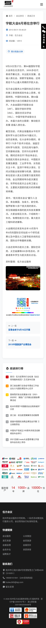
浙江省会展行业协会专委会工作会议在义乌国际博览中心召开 (24, 387)
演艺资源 (7, 540)
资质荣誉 (27, 549)
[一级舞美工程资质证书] (15, 616)
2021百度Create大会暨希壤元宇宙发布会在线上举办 (24, 440)
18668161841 (12, 577)
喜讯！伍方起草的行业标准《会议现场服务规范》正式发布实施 (24, 378)
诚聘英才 (7, 553)
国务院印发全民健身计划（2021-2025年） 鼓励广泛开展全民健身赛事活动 (25, 397)
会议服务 (7, 536)
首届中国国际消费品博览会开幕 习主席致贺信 (24, 423)
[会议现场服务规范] (15, 610)
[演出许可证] (30, 610)
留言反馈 (10, 586)
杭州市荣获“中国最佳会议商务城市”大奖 (25, 407)
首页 (10, 15)
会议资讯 (20, 15)
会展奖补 (27, 545)
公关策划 (27, 536)
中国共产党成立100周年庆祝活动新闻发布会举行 (25, 432)
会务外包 (7, 549)
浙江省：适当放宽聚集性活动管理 (24, 415)
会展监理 (7, 545)
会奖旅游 (27, 540)
